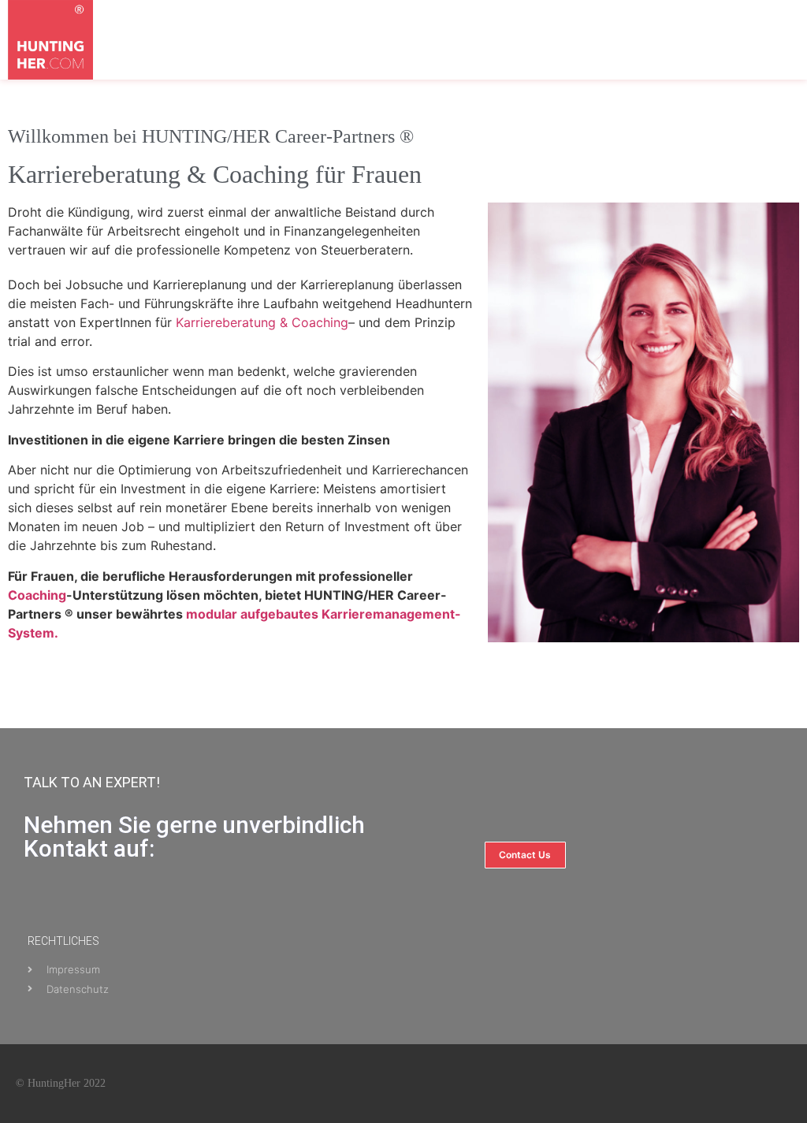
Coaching (37, 595)
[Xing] (781, 1083)
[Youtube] (706, 1083)
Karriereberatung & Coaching (262, 322)
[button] (682, 64)
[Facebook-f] (668, 1083)
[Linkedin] (743, 1083)
